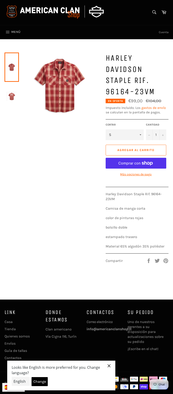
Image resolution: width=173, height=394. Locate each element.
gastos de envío (153, 108)
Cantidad (152, 124)
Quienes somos (17, 336)
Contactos (13, 358)
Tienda (10, 329)
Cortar (111, 124)
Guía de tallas (16, 350)
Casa (9, 322)
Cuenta (163, 32)
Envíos (10, 343)
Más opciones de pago (136, 174)
